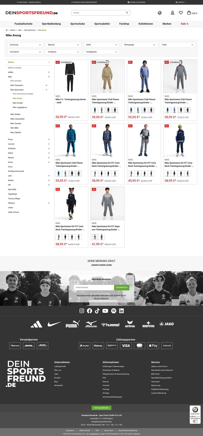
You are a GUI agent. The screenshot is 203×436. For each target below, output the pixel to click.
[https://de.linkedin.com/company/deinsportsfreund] (121, 311)
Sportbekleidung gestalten (161, 378)
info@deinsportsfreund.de (101, 422)
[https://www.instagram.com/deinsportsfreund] (81, 311)
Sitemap (106, 389)
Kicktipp (106, 393)
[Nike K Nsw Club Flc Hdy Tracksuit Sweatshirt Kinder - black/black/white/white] (108, 110)
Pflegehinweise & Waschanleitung (116, 374)
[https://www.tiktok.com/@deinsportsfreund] (97, 311)
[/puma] (73, 324)
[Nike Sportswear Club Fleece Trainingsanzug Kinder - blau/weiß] (102, 110)
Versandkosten (94, 434)
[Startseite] (6, 30)
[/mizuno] (91, 324)
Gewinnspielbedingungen (112, 397)
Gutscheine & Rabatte (111, 370)
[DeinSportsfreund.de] (32, 13)
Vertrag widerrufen (101, 408)
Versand (106, 385)
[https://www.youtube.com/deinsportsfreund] (105, 311)
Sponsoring (155, 385)
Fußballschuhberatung (159, 389)
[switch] (195, 421)
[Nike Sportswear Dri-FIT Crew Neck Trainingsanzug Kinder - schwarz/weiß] (102, 174)
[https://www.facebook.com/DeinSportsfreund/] (89, 311)
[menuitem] (23, 24)
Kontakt (57, 378)
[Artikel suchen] (127, 12)
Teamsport (155, 382)
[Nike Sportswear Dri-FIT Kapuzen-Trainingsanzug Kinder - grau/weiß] (107, 203)
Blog (56, 382)
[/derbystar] (148, 324)
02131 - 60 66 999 (88, 425)
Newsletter (58, 385)
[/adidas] (36, 324)
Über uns (57, 370)
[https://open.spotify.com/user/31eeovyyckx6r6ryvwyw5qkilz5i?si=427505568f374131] (114, 311)
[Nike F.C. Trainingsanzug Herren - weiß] (71, 76)
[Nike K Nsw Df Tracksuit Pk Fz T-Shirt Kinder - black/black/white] (102, 237)
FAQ (104, 378)
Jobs (56, 374)
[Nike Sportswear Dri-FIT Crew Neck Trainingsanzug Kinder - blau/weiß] (107, 140)
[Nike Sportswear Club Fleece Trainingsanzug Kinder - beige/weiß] (107, 76)
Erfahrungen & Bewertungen (113, 366)
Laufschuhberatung (158, 393)
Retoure (106, 382)
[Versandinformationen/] (15, 346)
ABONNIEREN (121, 287)
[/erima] (130, 324)
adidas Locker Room (159, 366)
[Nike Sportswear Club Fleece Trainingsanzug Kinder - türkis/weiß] (95, 110)
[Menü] (199, 406)
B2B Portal (155, 374)
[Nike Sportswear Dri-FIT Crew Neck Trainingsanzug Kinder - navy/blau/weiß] (108, 174)
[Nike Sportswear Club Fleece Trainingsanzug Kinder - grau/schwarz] (180, 76)
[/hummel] (110, 325)
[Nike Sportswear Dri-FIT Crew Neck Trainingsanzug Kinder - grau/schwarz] (95, 174)
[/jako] (167, 324)
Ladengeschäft (60, 366)
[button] (181, 2)
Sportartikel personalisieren (162, 370)
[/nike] (55, 324)
